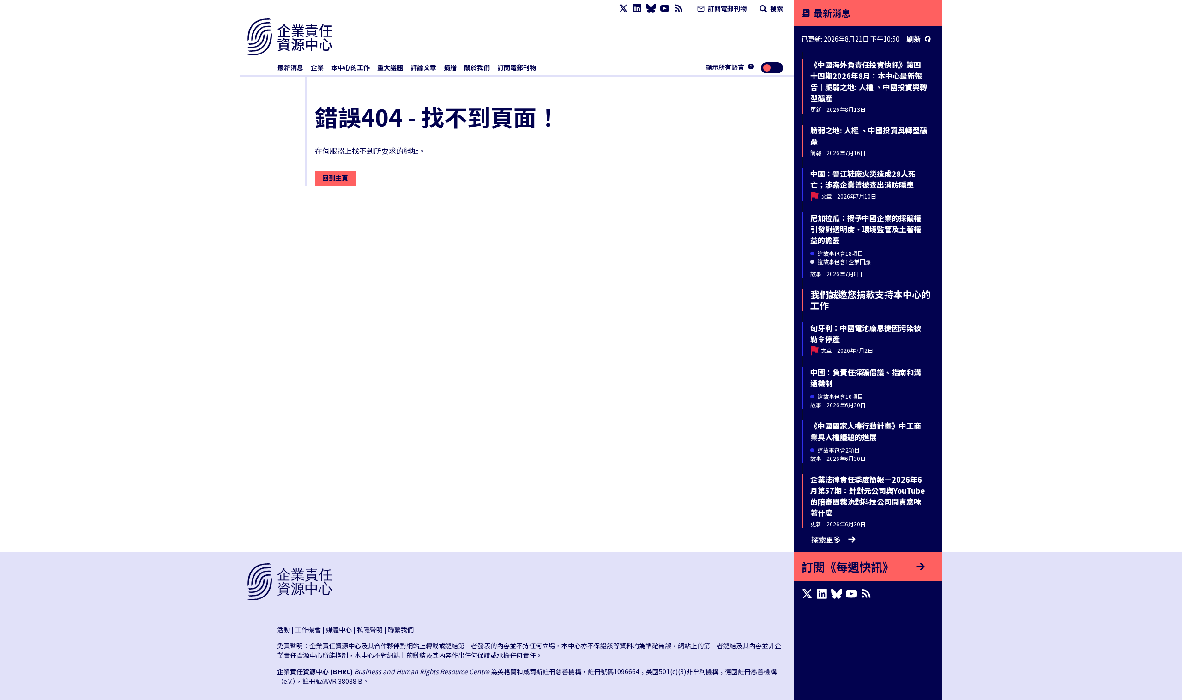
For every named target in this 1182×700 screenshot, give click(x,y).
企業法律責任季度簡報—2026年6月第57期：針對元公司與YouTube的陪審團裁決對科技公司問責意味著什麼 (867, 496)
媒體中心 (339, 629)
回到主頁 (335, 177)
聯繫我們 (401, 629)
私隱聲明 (370, 629)
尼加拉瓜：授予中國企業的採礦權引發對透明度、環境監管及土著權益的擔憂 (865, 229)
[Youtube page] (664, 8)
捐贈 (450, 67)
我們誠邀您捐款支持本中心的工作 (870, 300)
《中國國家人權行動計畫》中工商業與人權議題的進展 (865, 431)
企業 (317, 67)
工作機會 (308, 629)
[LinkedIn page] (637, 8)
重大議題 (390, 67)
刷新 (913, 39)
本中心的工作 (350, 67)
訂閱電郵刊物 (726, 8)
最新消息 (290, 67)
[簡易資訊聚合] (678, 8)
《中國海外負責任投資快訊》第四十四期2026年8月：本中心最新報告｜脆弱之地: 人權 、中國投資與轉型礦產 (868, 81)
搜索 (776, 8)
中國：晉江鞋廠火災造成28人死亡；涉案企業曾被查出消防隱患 (863, 179)
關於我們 (477, 67)
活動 (283, 629)
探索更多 (826, 539)
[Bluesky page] (651, 8)
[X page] (623, 8)
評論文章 (423, 67)
